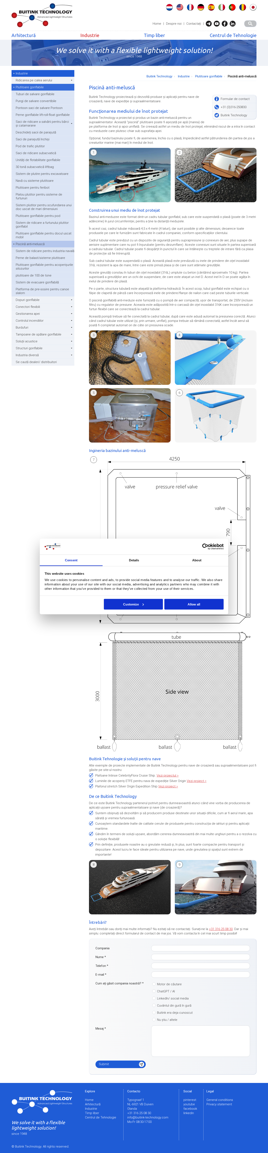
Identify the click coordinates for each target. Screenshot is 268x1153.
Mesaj (100, 1028)
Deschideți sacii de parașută (36, 132)
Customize (131, 604)
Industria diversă (27, 355)
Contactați (193, 24)
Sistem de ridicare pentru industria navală (45, 251)
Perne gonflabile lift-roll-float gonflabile (43, 115)
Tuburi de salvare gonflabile (35, 94)
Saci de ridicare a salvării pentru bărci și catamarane (42, 123)
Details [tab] (134, 560)
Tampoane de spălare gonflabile (38, 334)
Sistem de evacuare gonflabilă (37, 282)
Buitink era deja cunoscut (175, 1013)
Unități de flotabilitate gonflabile (38, 160)
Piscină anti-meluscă (30, 244)
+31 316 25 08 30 (221, 929)
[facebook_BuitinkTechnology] (226, 24)
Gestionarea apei (28, 314)
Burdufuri (22, 327)
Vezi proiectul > (168, 775)
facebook (190, 1109)
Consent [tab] (71, 560)
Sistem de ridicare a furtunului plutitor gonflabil (42, 224)
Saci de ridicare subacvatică (36, 153)
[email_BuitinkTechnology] (210, 24)
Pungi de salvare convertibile (36, 101)
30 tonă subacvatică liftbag (35, 167)
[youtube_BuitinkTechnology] (218, 24)
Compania (102, 948)
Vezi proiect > (196, 781)
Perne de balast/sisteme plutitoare (40, 258)
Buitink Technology (159, 76)
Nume (100, 957)
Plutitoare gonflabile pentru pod (38, 216)
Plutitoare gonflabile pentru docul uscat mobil (43, 235)
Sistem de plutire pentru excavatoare (42, 174)
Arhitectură (24, 35)
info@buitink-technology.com (147, 1117)
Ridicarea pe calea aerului (34, 80)
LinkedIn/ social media (173, 998)
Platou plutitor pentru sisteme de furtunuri (39, 196)
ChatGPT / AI (166, 991)
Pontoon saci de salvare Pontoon (39, 108)
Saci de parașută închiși (32, 139)
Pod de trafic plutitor (30, 146)
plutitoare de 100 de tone (34, 275)
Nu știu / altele (167, 1020)
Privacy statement (219, 1104)
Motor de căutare (169, 984)
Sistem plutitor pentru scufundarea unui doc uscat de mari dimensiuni (44, 207)
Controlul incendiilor (30, 320)
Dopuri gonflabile (28, 300)
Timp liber (154, 35)
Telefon (101, 966)
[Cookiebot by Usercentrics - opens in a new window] (205, 547)
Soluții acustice (26, 341)
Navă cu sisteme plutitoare (35, 181)
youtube (189, 1104)
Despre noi (174, 24)
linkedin (188, 1113)
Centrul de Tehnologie (233, 35)
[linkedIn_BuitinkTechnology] (234, 24)
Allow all (194, 604)
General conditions (219, 1100)
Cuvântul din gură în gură (174, 1005)
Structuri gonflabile (29, 348)
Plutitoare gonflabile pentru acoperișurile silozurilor (44, 266)
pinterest (189, 1100)
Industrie (89, 35)
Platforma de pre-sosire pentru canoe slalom (42, 291)
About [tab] (196, 560)
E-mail (100, 974)
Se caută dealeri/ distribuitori (36, 362)
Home (157, 24)
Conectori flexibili (28, 307)
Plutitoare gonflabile (30, 87)
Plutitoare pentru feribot (32, 187)
